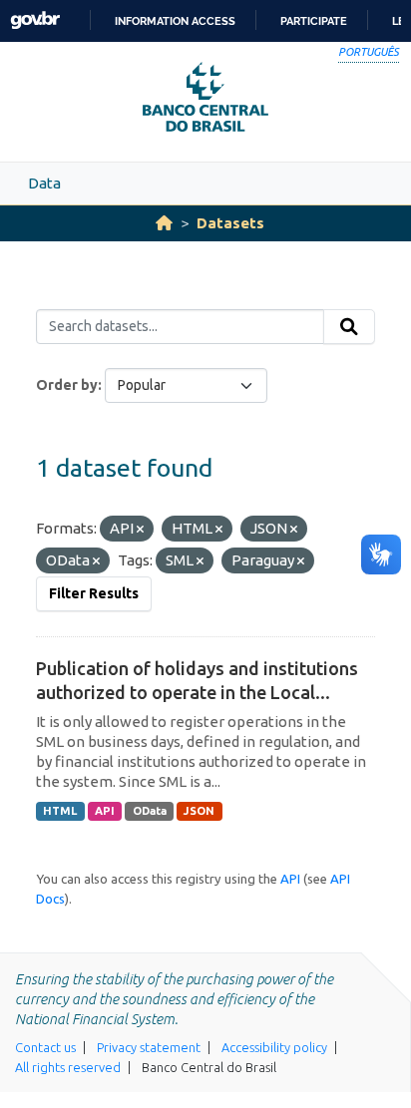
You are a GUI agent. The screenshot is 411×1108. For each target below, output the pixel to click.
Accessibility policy (274, 1047)
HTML (60, 811)
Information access (175, 21)
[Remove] (140, 530)
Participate (313, 21)
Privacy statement (149, 1047)
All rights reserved (68, 1067)
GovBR (35, 20)
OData (150, 811)
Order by (67, 385)
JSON (199, 811)
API (105, 811)
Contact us (45, 1047)
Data (44, 183)
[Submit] (349, 327)
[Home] (164, 222)
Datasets (230, 222)
